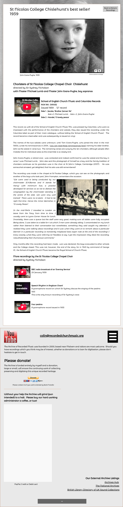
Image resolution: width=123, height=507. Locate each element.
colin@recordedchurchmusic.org (62, 335)
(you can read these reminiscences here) (68, 146)
